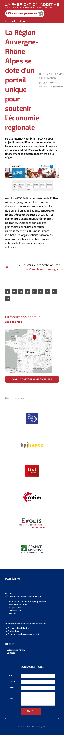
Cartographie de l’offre (18, 628)
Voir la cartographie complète (32, 379)
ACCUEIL (9, 593)
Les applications (15, 607)
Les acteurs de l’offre (17, 604)
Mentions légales (39, 727)
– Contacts (10, 653)
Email (11, 687)
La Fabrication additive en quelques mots (27, 601)
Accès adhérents (13, 20)
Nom (11, 675)
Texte (11, 698)
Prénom (12, 681)
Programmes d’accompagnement (23, 634)
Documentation (15, 610)
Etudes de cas (14, 631)
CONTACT (9, 644)
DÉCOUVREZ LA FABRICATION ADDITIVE (23, 596)
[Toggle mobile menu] (57, 19)
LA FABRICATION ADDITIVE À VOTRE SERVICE (26, 623)
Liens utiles (13, 613)
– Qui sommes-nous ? (15, 650)
